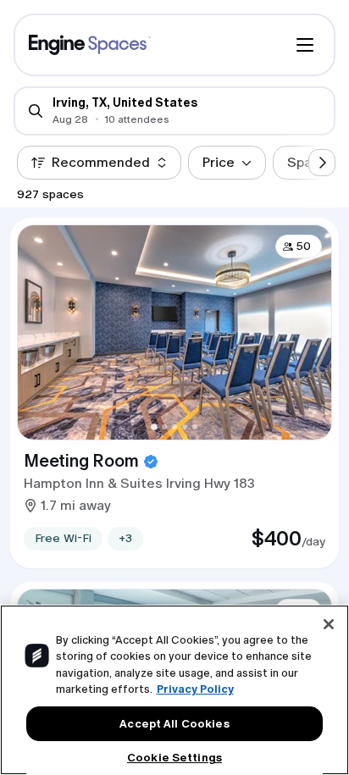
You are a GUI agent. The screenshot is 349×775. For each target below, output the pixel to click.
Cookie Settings (174, 757)
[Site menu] (305, 45)
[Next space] (321, 162)
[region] (174, 690)
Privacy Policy (195, 689)
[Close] (328, 624)
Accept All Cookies (174, 723)
